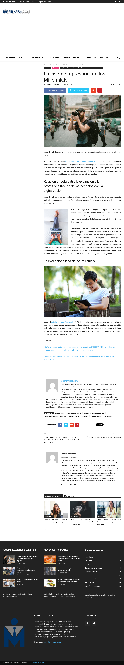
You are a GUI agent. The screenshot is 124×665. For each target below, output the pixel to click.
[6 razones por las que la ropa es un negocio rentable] (50, 571)
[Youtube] (76, 484)
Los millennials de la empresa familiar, (80, 161)
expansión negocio (51, 416)
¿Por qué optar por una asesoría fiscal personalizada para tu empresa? (109, 522)
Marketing (54, 58)
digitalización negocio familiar (94, 413)
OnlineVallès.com (38, 663)
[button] (118, 58)
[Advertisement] (62, 37)
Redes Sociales (85, 68)
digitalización (59, 413)
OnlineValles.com (53, 85)
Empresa (23, 58)
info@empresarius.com (53, 642)
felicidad (63, 416)
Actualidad (9, 58)
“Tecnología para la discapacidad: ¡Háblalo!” (104, 437)
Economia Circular (92, 571)
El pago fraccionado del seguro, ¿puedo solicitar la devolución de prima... (69, 559)
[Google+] (67, 484)
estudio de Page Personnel (61, 322)
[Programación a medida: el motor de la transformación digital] (9, 571)
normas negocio (96, 416)
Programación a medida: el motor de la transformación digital (26, 570)
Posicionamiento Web (73, 68)
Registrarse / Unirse (44, 2)
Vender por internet (96, 68)
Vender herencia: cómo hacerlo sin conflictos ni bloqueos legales (27, 559)
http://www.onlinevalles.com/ (69, 457)
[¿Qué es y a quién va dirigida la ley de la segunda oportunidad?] (9, 583)
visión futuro (108, 416)
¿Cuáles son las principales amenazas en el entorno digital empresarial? (81, 522)
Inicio (46, 64)
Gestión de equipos (92, 586)
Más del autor (69, 496)
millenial (85, 416)
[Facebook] (115, 1)
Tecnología (37, 58)
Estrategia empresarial (94, 568)
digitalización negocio (74, 413)
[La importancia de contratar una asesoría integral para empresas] (56, 509)
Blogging (62, 68)
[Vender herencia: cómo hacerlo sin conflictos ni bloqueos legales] (9, 559)
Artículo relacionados (53, 496)
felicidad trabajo (74, 416)
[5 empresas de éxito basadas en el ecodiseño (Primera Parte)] (50, 583)
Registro (104, 58)
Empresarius (90, 58)
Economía (89, 575)
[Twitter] (119, 1)
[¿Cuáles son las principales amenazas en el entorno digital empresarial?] (82, 509)
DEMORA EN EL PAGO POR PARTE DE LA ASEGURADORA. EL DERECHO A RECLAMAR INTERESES (61, 439)
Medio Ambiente (71, 58)
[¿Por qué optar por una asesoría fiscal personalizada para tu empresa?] (109, 509)
